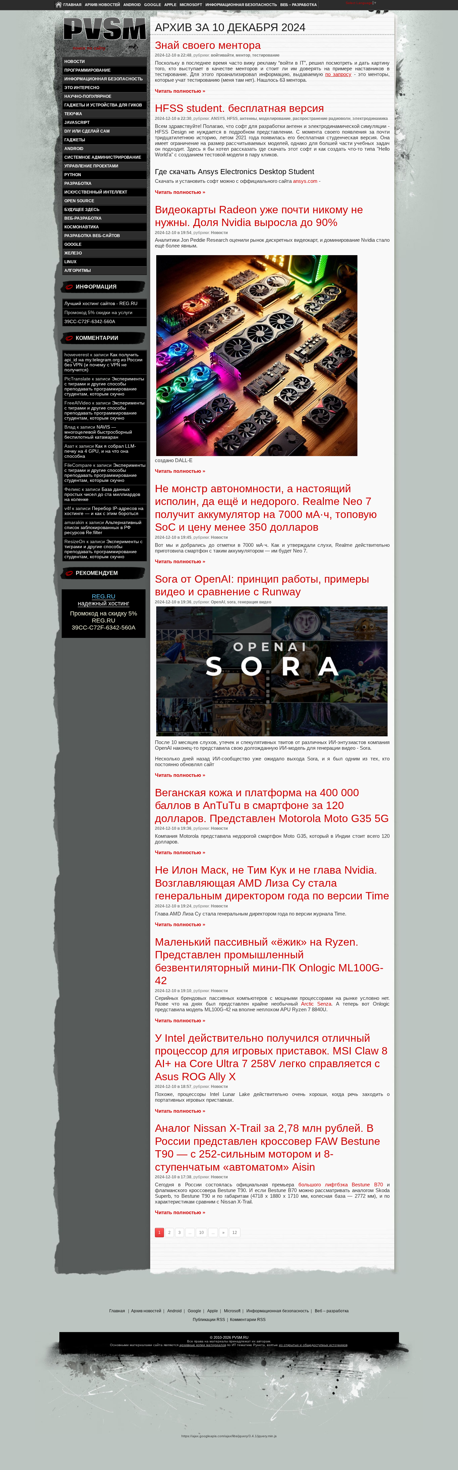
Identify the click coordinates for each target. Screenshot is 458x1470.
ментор (243, 55)
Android (132, 5)
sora (231, 602)
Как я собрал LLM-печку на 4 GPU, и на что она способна (100, 451)
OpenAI (218, 602)
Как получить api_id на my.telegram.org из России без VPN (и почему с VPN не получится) (103, 362)
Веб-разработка (83, 218)
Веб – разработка (298, 5)
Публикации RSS (209, 1319)
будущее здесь (82, 209)
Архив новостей (102, 5)
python (72, 174)
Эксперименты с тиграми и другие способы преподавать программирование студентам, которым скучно (104, 386)
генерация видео (254, 602)
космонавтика (81, 227)
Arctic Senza (316, 1004)
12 (234, 1232)
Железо (73, 253)
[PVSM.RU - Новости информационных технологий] (104, 32)
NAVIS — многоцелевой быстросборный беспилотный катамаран (98, 432)
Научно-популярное (87, 96)
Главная (72, 5)
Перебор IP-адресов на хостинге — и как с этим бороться (104, 511)
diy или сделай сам (87, 131)
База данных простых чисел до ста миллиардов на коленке (102, 494)
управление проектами (91, 166)
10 (201, 1232)
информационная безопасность (103, 79)
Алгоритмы (77, 270)
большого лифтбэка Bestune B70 (340, 1184)
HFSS (232, 118)
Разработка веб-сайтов (92, 235)
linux (70, 262)
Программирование (87, 70)
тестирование (266, 55)
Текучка (73, 114)
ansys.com (305, 181)
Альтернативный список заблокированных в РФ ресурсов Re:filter (102, 527)
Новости (74, 61)
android (73, 148)
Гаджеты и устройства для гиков (103, 105)
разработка (78, 183)
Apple (170, 5)
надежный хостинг (103, 600)
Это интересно (81, 87)
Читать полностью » (180, 91)
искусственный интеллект (95, 192)
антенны (248, 118)
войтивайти (222, 55)
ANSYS (218, 118)
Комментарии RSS (248, 1319)
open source (79, 201)
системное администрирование (102, 157)
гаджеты (74, 140)
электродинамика (370, 118)
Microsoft (191, 5)
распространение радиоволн (321, 118)
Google (152, 5)
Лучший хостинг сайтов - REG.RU (100, 303)
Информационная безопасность (241, 5)
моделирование (275, 118)
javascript (77, 122)
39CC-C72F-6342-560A (89, 321)
